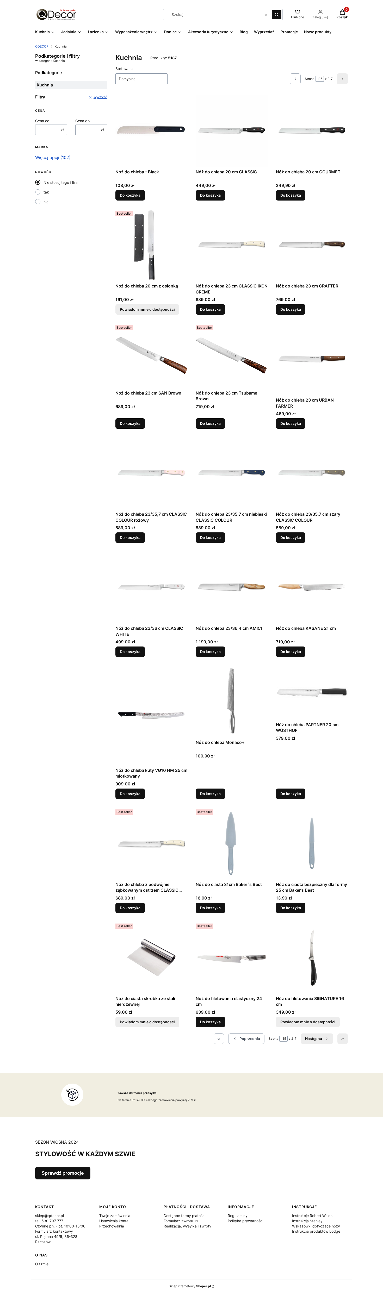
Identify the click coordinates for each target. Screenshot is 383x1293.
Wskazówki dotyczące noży (316, 1226)
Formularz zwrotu (179, 1221)
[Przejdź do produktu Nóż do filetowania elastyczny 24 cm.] (232, 957)
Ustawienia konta (113, 1221)
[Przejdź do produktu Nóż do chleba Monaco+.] (232, 701)
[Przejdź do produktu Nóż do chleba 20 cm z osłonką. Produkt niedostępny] (151, 245)
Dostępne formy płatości (184, 1215)
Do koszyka (130, 195)
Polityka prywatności (245, 1221)
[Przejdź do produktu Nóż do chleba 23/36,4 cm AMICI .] (232, 587)
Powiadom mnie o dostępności (147, 309)
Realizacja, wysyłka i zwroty (187, 1226)
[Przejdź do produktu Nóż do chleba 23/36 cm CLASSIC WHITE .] (151, 587)
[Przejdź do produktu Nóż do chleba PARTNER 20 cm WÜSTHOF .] (312, 692)
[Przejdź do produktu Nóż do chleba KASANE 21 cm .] (312, 587)
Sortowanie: (125, 68)
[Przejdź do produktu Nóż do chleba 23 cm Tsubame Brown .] (232, 355)
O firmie (41, 1264)
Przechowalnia (111, 1226)
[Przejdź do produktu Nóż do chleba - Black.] (151, 131)
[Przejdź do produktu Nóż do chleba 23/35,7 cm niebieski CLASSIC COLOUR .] (232, 473)
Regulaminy (238, 1215)
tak (46, 192)
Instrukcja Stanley (307, 1221)
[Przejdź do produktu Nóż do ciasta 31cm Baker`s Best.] (232, 843)
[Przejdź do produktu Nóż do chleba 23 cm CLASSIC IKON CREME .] (232, 245)
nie (46, 201)
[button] (276, 14)
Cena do (82, 121)
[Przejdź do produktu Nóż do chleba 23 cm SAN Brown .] (151, 355)
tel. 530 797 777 (49, 1221)
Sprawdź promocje (63, 1173)
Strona (309, 79)
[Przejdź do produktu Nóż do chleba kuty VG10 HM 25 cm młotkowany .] (151, 715)
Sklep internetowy (190, 1286)
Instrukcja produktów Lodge (316, 1231)
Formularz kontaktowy (54, 1231)
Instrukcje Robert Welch (312, 1215)
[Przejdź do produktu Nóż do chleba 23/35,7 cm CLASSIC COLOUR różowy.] (151, 473)
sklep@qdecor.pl (49, 1215)
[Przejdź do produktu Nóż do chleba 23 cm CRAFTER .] (312, 245)
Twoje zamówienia (114, 1215)
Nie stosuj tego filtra (61, 182)
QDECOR (41, 46)
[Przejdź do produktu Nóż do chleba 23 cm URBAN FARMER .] (312, 359)
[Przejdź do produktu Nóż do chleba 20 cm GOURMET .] (312, 131)
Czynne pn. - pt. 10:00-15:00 (60, 1226)
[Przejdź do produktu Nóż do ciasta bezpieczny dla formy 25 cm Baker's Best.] (312, 843)
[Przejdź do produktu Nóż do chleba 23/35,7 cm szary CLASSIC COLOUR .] (312, 473)
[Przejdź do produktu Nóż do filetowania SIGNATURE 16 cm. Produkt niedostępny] (312, 957)
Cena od (42, 121)
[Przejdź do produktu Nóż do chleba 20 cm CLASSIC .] (232, 131)
